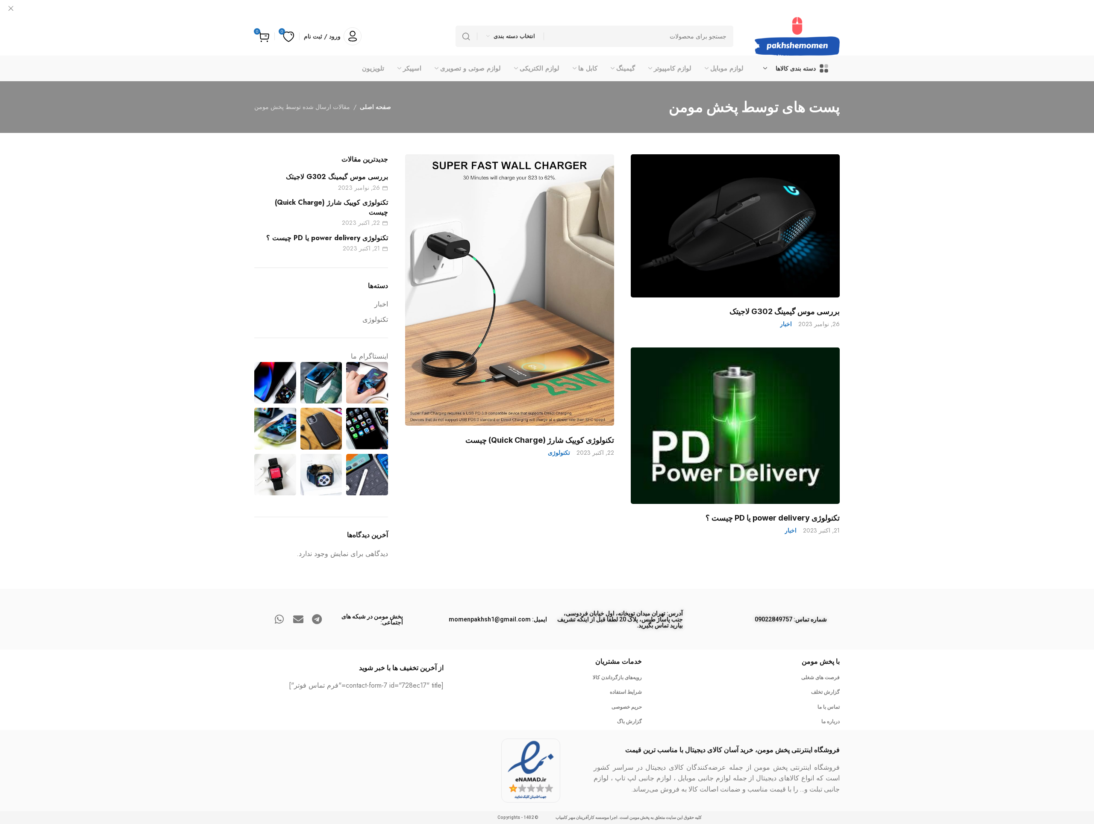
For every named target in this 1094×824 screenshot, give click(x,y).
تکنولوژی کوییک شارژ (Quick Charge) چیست (539, 439)
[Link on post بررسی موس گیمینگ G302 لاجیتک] (735, 225)
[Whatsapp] (279, 619)
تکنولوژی (559, 453)
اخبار (786, 324)
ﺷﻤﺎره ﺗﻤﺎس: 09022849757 (791, 619)
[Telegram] (317, 619)
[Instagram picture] (367, 382)
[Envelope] (298, 619)
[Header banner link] (547, 8)
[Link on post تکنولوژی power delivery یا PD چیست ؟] (735, 425)
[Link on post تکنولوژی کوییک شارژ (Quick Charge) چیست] (509, 290)
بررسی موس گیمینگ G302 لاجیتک (784, 311)
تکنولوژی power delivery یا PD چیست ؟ (773, 517)
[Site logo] (797, 36)
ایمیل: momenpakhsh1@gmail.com (498, 619)
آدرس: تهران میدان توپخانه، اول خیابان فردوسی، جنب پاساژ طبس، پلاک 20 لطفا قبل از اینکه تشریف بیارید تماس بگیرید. (620, 619)
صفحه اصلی (375, 107)
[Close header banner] (10, 8)
